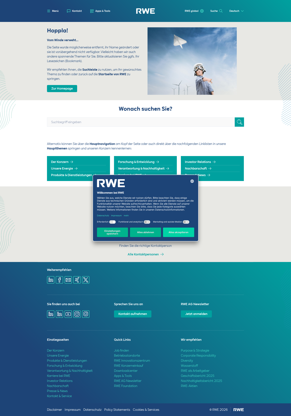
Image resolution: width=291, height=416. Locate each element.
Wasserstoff (189, 365)
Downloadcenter (126, 370)
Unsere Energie (62, 168)
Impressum (73, 409)
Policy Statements (117, 409)
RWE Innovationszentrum (132, 360)
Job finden (121, 350)
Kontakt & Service (59, 396)
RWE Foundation (125, 386)
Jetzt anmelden (196, 314)
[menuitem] (74, 11)
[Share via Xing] (77, 280)
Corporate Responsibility (198, 355)
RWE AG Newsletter (127, 381)
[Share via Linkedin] (50, 280)
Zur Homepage (62, 88)
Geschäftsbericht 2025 (197, 376)
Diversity (187, 360)
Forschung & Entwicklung (136, 162)
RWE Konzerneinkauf (128, 365)
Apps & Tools (102, 10)
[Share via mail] (68, 280)
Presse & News (195, 175)
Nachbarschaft (196, 168)
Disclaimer (54, 409)
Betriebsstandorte (127, 355)
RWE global (192, 10)
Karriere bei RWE (130, 175)
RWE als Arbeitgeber (195, 370)
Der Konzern (60, 162)
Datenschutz (92, 409)
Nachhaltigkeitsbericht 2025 (201, 381)
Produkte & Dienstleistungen (71, 175)
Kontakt (77, 10)
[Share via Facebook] (59, 280)
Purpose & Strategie (195, 350)
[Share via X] (85, 280)
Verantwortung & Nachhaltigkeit (141, 168)
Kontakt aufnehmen (132, 314)
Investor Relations (198, 162)
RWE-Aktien (189, 386)
